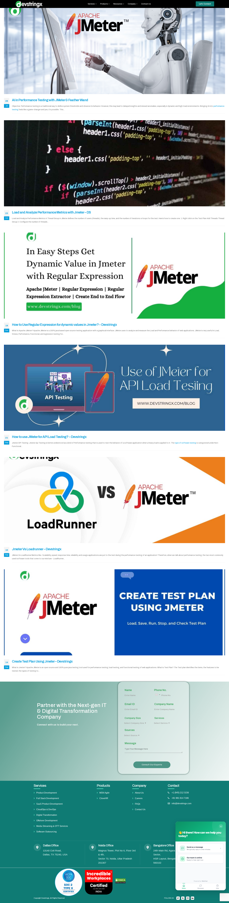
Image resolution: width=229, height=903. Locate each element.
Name (128, 690)
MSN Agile (104, 793)
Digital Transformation (46, 815)
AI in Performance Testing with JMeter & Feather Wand (50, 100)
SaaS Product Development (49, 804)
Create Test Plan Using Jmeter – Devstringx (42, 661)
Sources (130, 730)
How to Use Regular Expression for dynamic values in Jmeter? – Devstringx (64, 324)
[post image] (114, 51)
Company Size (133, 718)
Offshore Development (46, 820)
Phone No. (160, 690)
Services (159, 718)
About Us (139, 793)
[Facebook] (178, 898)
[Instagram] (187, 898)
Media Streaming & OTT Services (52, 826)
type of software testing (185, 443)
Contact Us (146, 4)
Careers (138, 798)
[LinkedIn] (192, 898)
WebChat (205, 881)
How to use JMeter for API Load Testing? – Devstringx (49, 437)
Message (130, 743)
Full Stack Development (47, 798)
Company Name (163, 704)
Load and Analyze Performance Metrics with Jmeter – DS (51, 212)
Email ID (130, 704)
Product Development (46, 793)
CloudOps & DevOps (46, 809)
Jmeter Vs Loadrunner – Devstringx (36, 549)
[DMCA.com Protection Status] (120, 881)
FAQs (137, 804)
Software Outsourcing (46, 832)
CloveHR (103, 798)
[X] (182, 898)
